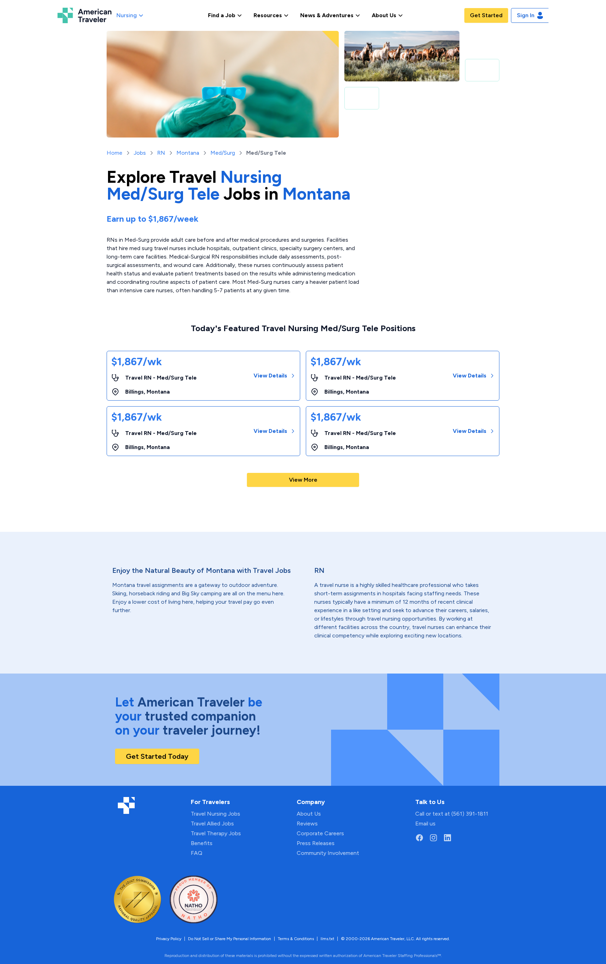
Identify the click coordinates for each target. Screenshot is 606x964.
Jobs (140, 152)
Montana (187, 152)
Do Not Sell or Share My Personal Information (229, 938)
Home (114, 152)
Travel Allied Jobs (212, 823)
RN (161, 152)
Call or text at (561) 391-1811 (451, 813)
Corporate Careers (320, 833)
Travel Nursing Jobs (215, 813)
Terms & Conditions (296, 938)
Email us (425, 823)
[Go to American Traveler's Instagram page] (433, 838)
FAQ (196, 853)
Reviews (307, 823)
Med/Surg (222, 152)
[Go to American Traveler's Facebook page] (419, 838)
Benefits (202, 843)
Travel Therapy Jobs (216, 833)
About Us (309, 813)
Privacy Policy (168, 938)
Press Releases (316, 843)
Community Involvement (328, 853)
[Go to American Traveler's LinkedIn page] (447, 838)
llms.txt (327, 938)
